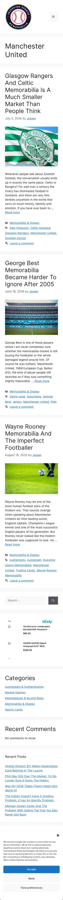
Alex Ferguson (19, 228)
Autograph (34, 560)
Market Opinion (15, 692)
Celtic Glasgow (40, 228)
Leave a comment (22, 243)
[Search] (53, 601)
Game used (17, 396)
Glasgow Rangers (17, 233)
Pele (54, 401)
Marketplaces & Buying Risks (24, 698)
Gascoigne (34, 396)
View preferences (31, 887)
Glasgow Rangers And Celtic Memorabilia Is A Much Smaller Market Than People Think (29, 93)
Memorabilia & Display (24, 223)
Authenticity (18, 560)
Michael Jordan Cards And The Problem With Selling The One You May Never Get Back (31, 810)
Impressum (32, 895)
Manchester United (43, 233)
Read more (12, 212)
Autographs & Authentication (24, 686)
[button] (58, 835)
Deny (31, 878)
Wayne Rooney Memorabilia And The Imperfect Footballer (28, 437)
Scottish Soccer (15, 238)
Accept (31, 869)
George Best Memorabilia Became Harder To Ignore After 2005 (30, 273)
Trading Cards (25, 570)
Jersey (17, 401)
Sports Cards (14, 709)
